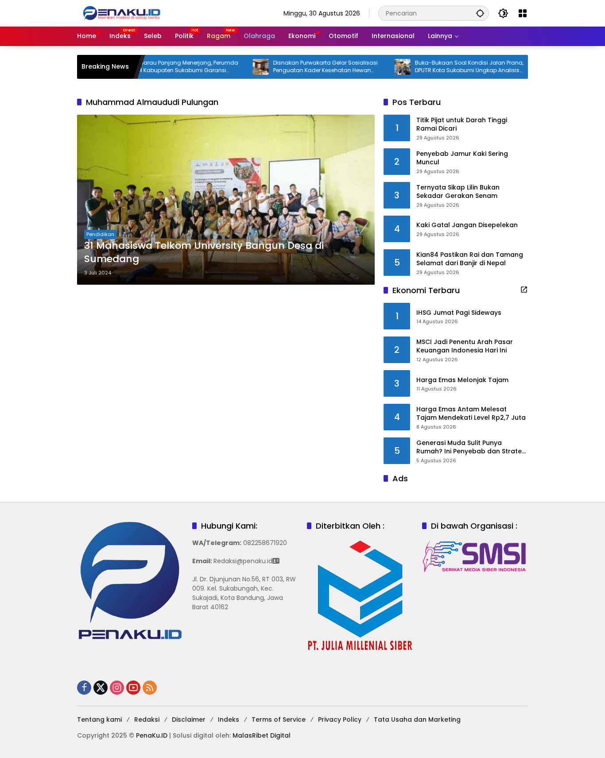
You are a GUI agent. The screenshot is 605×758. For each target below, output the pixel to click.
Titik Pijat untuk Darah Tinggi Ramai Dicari (461, 124)
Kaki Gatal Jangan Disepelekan (467, 225)
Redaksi (146, 719)
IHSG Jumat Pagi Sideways (458, 313)
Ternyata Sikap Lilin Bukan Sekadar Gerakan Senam (458, 192)
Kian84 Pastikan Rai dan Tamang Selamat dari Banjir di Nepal (469, 259)
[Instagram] (117, 688)
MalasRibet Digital (262, 735)
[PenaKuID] (121, 12)
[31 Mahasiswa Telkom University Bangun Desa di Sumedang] (226, 200)
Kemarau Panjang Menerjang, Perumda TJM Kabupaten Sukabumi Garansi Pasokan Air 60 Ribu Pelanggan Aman (164, 66)
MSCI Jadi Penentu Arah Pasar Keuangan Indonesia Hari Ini (464, 346)
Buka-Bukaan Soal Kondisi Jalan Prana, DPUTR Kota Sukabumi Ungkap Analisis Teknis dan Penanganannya (448, 66)
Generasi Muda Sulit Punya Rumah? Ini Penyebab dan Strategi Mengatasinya (471, 447)
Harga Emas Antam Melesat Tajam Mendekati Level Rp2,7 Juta (471, 413)
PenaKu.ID (151, 735)
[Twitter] (100, 688)
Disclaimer (189, 719)
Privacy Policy (339, 719)
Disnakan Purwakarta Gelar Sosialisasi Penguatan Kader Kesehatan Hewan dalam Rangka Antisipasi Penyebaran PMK (304, 66)
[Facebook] (84, 688)
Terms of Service (279, 719)
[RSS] (150, 688)
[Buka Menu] (522, 13)
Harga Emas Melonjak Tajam (462, 380)
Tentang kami (99, 719)
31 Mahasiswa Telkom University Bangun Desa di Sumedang (204, 252)
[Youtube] (133, 688)
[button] (480, 13)
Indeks (228, 719)
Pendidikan (100, 234)
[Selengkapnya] (524, 290)
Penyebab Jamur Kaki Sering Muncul (462, 158)
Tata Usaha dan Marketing (417, 719)
